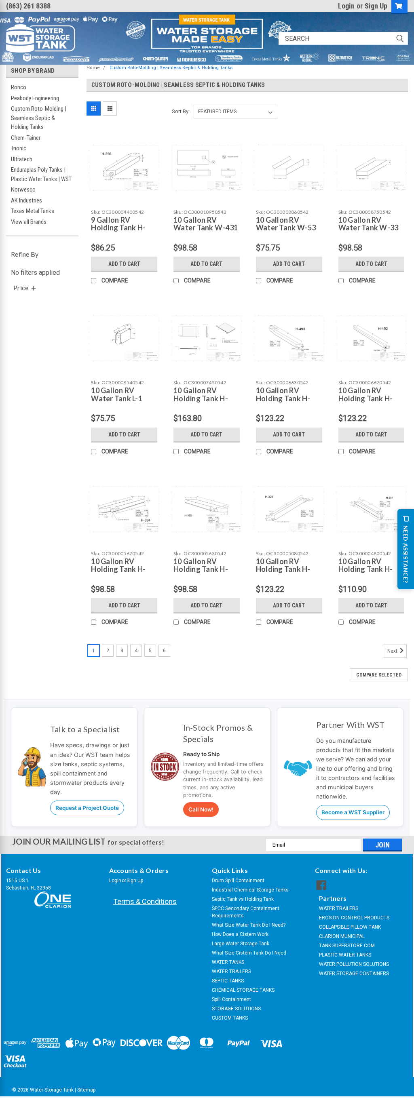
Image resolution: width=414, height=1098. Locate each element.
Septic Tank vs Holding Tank (243, 899)
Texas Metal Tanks (32, 211)
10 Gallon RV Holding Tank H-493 (283, 398)
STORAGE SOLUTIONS (236, 1009)
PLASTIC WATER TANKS (345, 955)
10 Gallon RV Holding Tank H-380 (200, 569)
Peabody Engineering (35, 98)
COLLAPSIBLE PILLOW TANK (350, 927)
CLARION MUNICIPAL (342, 936)
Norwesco (23, 189)
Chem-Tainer (25, 137)
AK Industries (26, 200)
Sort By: (181, 111)
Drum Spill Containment (238, 880)
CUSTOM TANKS (230, 1018)
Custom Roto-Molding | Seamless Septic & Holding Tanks (38, 118)
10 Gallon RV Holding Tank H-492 (365, 398)
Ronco (18, 87)
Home (93, 67)
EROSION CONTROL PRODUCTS (354, 918)
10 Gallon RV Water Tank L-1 (116, 394)
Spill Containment (231, 999)
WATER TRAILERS (231, 971)
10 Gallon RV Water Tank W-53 (286, 223)
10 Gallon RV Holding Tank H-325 (283, 569)
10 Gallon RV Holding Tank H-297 (365, 569)
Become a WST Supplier (352, 812)
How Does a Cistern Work (240, 934)
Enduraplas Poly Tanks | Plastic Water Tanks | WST (41, 174)
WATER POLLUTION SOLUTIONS (354, 964)
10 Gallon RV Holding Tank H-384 (118, 569)
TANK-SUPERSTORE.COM (347, 945)
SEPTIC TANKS (228, 981)
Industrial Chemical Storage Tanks (250, 890)
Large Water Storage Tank (240, 943)
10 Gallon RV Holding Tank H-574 (200, 398)
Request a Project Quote (87, 808)
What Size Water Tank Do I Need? (248, 925)
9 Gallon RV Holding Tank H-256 (118, 227)
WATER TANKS (228, 962)
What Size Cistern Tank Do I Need (249, 953)
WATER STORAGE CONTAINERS (354, 973)
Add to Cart (124, 264)
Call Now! (200, 809)
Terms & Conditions (145, 901)
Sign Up (376, 6)
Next (393, 651)
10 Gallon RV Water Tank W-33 (368, 223)
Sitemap (86, 1090)
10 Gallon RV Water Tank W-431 (205, 223)
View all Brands (28, 222)
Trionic (18, 148)
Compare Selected (378, 675)
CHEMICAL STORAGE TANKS (243, 990)
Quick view (124, 198)
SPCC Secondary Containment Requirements (245, 912)
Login (346, 6)
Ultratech (21, 159)
